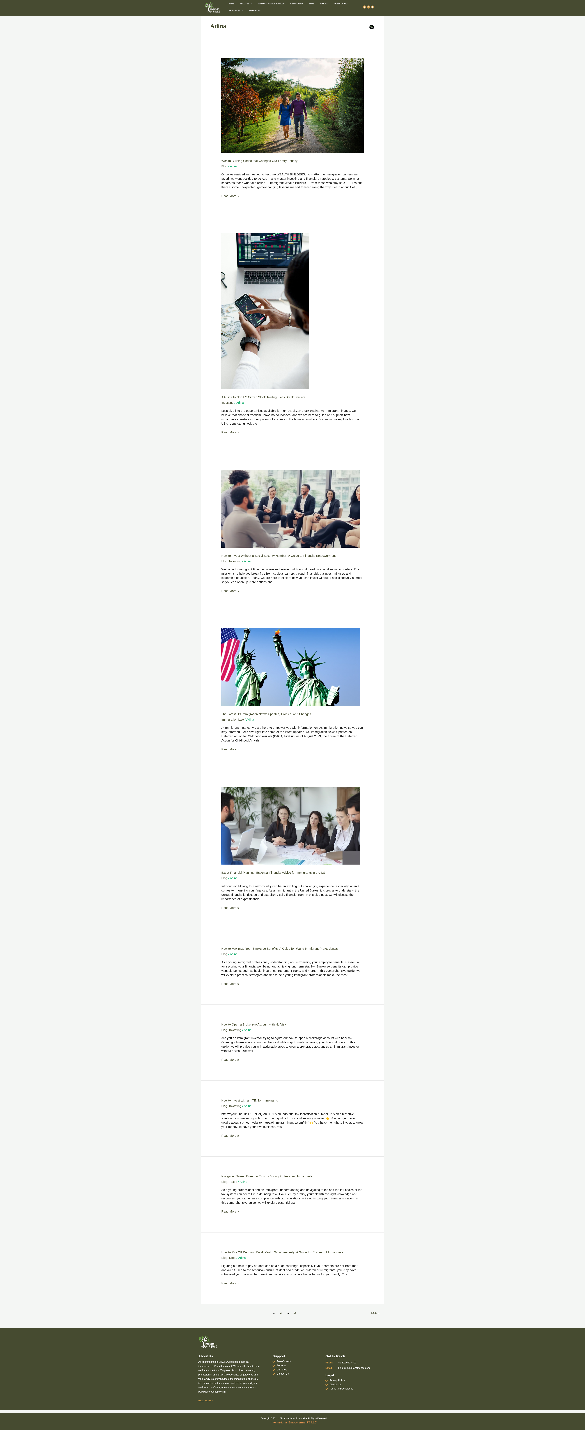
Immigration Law (232, 719)
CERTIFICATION (296, 3)
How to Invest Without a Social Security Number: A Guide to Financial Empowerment (278, 555)
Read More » (230, 196)
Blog (224, 166)
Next (375, 1312)
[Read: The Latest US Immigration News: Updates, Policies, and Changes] (290, 667)
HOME (231, 3)
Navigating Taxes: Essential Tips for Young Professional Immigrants (266, 1176)
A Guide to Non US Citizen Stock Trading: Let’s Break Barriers (263, 397)
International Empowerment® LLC (294, 1422)
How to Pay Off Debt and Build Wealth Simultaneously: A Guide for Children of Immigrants (282, 1252)
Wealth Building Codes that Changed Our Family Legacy (259, 160)
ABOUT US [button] (244, 3)
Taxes (233, 1181)
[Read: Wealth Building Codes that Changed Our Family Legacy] (292, 105)
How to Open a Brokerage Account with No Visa (253, 1024)
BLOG (311, 3)
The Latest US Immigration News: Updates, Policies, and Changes (266, 714)
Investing (227, 402)
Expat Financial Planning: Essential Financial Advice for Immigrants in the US (273, 872)
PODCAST (324, 3)
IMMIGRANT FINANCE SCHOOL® (271, 3)
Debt (232, 1257)
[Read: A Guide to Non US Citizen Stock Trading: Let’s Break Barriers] (265, 311)
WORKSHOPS (254, 10)
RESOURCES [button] (234, 10)
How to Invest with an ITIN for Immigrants (249, 1100)
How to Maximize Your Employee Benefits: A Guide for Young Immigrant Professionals (279, 948)
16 (294, 1312)
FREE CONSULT (340, 3)
